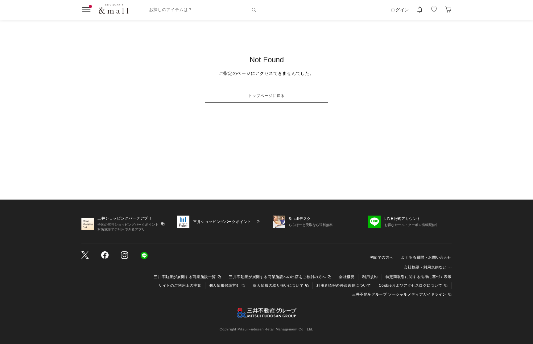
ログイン (400, 10)
